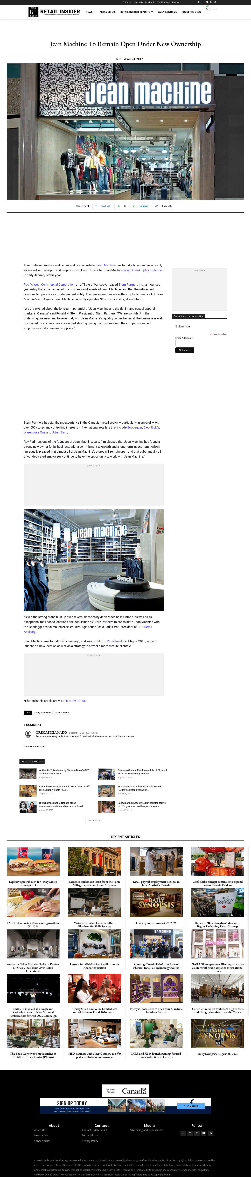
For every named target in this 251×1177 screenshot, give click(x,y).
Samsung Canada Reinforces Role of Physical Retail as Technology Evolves (156, 966)
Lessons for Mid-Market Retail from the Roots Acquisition (94, 966)
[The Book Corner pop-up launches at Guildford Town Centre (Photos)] (33, 1033)
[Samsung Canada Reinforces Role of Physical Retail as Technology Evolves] (106, 774)
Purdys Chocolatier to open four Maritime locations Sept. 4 (156, 1010)
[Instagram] (215, 2)
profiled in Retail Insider (108, 641)
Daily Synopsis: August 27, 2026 (156, 923)
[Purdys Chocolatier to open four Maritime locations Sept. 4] (156, 988)
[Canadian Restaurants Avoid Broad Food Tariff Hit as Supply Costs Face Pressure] (28, 791)
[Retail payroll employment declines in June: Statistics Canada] (156, 861)
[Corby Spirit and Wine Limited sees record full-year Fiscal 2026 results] (94, 988)
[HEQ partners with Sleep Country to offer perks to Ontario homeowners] (94, 1033)
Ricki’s (155, 427)
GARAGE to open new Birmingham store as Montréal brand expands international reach (218, 967)
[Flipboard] (207, 2)
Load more (92, 820)
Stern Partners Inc (130, 284)
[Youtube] (204, 1133)
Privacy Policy (90, 1141)
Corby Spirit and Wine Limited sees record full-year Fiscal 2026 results (94, 1010)
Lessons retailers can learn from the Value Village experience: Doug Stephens (94, 883)
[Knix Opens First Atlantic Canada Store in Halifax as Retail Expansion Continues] (106, 791)
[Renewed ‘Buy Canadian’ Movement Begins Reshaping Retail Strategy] (217, 902)
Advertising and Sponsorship (146, 1130)
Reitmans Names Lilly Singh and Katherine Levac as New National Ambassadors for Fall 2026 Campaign (33, 1012)
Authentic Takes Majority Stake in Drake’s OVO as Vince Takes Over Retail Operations (33, 967)
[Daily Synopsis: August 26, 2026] (218, 1033)
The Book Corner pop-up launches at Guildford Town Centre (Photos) (33, 1055)
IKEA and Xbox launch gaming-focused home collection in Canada (156, 1055)
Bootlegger (134, 427)
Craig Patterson (42, 712)
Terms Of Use (90, 1135)
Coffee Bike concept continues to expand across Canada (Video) (218, 883)
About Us (39, 1130)
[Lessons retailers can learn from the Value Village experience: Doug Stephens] (94, 861)
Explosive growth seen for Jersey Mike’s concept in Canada (33, 883)
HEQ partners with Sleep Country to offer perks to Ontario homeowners (94, 1055)
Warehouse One (34, 432)
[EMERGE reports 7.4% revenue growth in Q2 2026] (33, 902)
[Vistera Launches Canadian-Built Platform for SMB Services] (94, 902)
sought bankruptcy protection (144, 270)
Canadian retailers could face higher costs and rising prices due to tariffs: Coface (217, 1010)
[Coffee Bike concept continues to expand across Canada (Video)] (217, 861)
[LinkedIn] (199, 2)
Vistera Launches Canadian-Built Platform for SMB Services (94, 924)
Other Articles (42, 1141)
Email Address (184, 338)
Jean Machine (106, 265)
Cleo (146, 427)
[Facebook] (203, 2)
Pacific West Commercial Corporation (49, 284)
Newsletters (41, 1135)
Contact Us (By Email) (94, 1130)
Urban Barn (59, 432)
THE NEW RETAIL (75, 701)
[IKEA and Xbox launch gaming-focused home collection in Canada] (156, 1033)
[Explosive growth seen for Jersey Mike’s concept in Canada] (33, 861)
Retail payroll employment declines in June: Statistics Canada (156, 883)
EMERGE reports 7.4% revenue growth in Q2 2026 (33, 924)
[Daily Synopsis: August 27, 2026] (156, 902)
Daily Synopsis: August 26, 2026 (218, 1054)
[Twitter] (211, 2)
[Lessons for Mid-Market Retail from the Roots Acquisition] (94, 943)
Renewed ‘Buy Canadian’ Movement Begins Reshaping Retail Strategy (217, 924)
